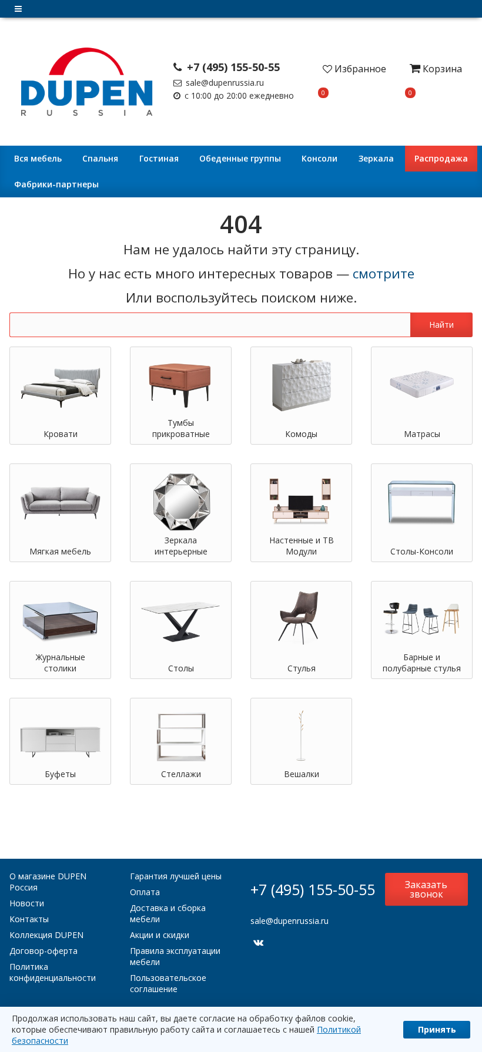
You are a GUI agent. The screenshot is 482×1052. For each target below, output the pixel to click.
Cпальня (100, 158)
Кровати (60, 433)
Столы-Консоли (421, 551)
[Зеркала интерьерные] (181, 501)
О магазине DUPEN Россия (47, 881)
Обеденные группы (240, 158)
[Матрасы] (422, 384)
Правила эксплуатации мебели (175, 956)
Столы (181, 668)
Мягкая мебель (60, 551)
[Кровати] (60, 384)
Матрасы (422, 433)
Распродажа (441, 158)
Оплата (145, 892)
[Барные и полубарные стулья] (422, 618)
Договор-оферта (43, 950)
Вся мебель (38, 158)
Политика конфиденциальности (52, 972)
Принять (437, 1029)
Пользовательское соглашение (168, 983)
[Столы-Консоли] (422, 501)
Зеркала (376, 158)
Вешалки (301, 773)
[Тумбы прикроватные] (181, 384)
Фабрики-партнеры (56, 184)
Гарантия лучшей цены (176, 876)
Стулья (301, 668)
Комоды (301, 433)
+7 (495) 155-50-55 (232, 67)
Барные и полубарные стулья (422, 662)
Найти (441, 324)
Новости (26, 903)
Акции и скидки (159, 934)
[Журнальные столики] (60, 618)
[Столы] (181, 618)
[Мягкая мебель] (60, 501)
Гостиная (159, 158)
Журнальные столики (60, 662)
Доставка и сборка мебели (168, 913)
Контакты (29, 919)
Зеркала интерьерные (181, 546)
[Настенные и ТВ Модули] (301, 501)
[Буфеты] (60, 735)
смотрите (383, 273)
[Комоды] (301, 384)
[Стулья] (301, 618)
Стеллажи (181, 773)
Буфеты (60, 773)
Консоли (319, 158)
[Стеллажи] (181, 735)
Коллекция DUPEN (46, 934)
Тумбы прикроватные (181, 428)
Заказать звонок (426, 889)
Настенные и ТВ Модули (301, 546)
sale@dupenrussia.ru (223, 82)
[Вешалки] (301, 735)
